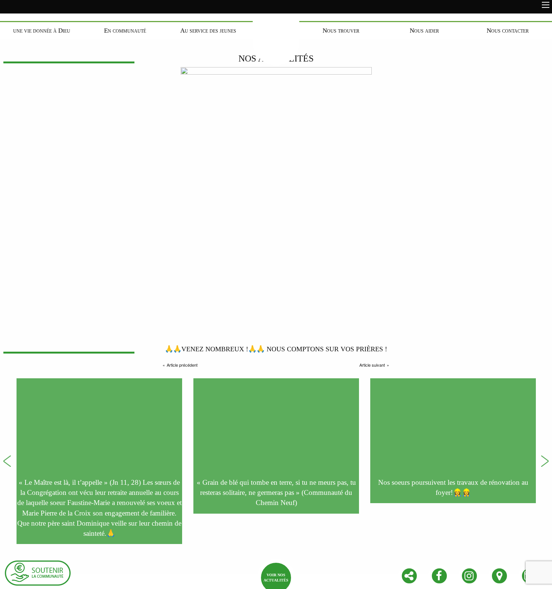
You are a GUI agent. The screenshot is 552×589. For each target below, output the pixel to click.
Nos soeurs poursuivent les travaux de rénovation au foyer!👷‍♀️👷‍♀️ (453, 487)
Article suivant (372, 365)
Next (545, 461)
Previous (7, 461)
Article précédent (182, 365)
